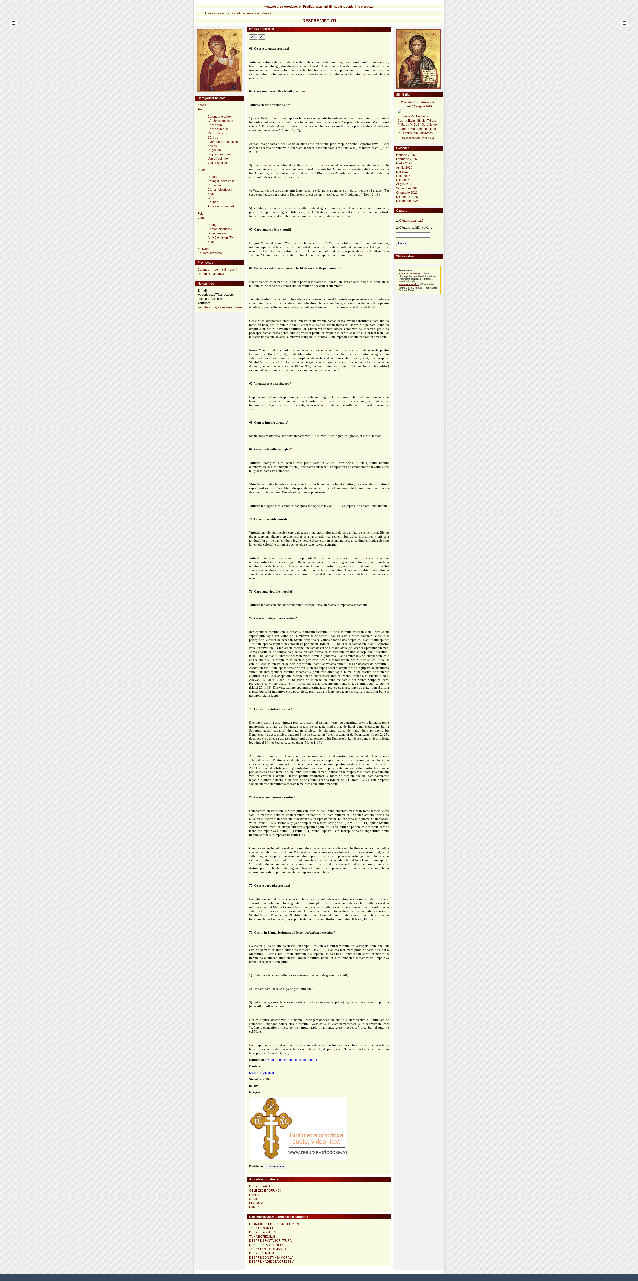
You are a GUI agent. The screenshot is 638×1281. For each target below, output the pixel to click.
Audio (202, 170)
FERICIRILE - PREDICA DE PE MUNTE (276, 1224)
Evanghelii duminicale (223, 142)
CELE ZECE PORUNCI (265, 1190)
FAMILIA (254, 1194)
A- (261, 37)
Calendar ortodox (219, 116)
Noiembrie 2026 (407, 197)
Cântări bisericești (220, 189)
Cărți (211, 198)
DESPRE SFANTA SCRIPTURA (270, 1240)
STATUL (254, 1199)
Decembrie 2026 (407, 201)
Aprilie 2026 (404, 167)
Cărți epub (215, 125)
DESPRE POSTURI (262, 1232)
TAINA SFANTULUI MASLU (267, 1249)
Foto (201, 213)
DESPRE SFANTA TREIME (267, 1245)
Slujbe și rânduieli (220, 154)
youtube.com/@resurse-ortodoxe (220, 307)
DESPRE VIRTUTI (261, 1073)
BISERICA (256, 1203)
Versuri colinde (218, 158)
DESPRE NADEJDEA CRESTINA (271, 1261)
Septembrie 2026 (407, 188)
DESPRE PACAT (260, 1186)
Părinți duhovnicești (221, 181)
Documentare (217, 233)
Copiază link (275, 1166)
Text (200, 109)
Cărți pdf (213, 137)
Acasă (202, 105)
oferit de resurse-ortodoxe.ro (418, 137)
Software (204, 249)
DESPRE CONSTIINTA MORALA (271, 1257)
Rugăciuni (215, 150)
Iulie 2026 (402, 180)
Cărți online (215, 133)
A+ (253, 37)
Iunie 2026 (403, 176)
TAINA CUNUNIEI (261, 1228)
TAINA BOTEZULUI (262, 1236)
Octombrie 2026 (407, 192)
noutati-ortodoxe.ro (410, 273)
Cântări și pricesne (220, 121)
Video (202, 218)
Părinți (212, 225)
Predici (212, 177)
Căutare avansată (210, 253)
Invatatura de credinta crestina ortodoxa (292, 1060)
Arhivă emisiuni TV (220, 237)
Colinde (213, 202)
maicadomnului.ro (409, 284)
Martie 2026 (404, 163)
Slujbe (212, 194)
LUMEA (254, 1207)
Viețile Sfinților (217, 163)
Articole (213, 146)
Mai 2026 (402, 171)
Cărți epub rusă (218, 129)
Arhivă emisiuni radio (222, 206)
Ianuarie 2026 (405, 155)
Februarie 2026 (406, 159)
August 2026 (404, 184)
